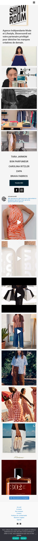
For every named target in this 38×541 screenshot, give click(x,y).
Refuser (23, 538)
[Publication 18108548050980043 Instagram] (19, 404)
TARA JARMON (19, 156)
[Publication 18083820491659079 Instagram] (19, 222)
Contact (19, 513)
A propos (19, 509)
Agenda (19, 519)
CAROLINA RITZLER (19, 166)
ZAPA (19, 171)
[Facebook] (17, 524)
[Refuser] (36, 534)
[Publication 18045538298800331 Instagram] (19, 258)
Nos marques (19, 511)
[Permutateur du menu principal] (34, 2)
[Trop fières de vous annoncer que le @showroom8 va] (19, 440)
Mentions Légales (19, 517)
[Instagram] (20, 524)
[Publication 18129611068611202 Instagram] (19, 367)
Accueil (19, 507)
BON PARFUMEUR (19, 161)
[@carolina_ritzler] (19, 295)
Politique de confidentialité (19, 515)
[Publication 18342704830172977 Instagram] (19, 477)
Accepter (15, 538)
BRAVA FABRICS (19, 176)
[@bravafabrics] (19, 331)
